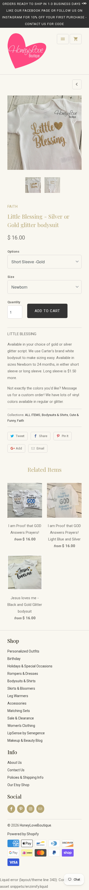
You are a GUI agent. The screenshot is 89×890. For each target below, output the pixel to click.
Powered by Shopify (23, 834)
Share (43, 436)
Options (13, 251)
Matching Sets (18, 711)
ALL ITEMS (32, 415)
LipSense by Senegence (26, 733)
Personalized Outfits (23, 651)
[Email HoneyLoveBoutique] (40, 809)
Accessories (16, 703)
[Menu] (63, 39)
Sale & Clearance (20, 718)
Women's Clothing (21, 726)
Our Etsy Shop (18, 785)
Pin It (65, 436)
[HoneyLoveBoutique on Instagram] (30, 809)
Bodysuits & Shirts (55, 415)
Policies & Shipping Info (25, 777)
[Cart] (76, 39)
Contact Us (15, 770)
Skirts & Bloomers (21, 688)
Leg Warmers (17, 696)
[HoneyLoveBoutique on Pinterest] (21, 809)
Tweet (20, 436)
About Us (14, 763)
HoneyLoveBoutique (35, 825)
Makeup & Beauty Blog (25, 740)
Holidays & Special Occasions (29, 666)
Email (40, 448)
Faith (12, 206)
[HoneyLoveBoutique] (27, 52)
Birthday (14, 659)
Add (19, 448)
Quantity (13, 302)
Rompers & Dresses (22, 674)
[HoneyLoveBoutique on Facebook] (11, 809)
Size (10, 277)
